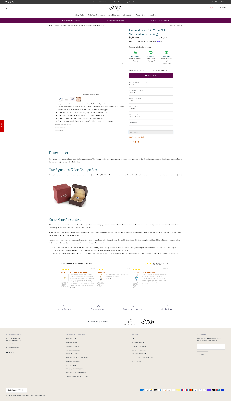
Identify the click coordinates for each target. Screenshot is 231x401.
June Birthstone (114, 15)
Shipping (132, 47)
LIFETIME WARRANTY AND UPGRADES (142, 357)
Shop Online (79, 15)
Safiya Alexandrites (15, 395)
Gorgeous (101, 272)
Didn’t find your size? (136, 137)
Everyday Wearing (60, 25)
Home (50, 25)
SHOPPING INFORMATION (139, 354)
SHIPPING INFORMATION (139, 350)
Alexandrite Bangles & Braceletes (77, 357)
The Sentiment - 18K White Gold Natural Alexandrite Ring (86, 25)
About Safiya (140, 15)
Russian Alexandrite (72, 354)
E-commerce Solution (28, 395)
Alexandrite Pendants (73, 361)
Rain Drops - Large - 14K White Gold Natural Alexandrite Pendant (135, 285)
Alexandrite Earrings (73, 350)
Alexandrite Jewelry (72, 342)
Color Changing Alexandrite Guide (77, 376)
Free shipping (59, 130)
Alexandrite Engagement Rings (76, 372)
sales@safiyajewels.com (119, 2)
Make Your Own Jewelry (96, 15)
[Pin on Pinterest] (138, 142)
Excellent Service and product (144, 272)
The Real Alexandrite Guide (74, 369)
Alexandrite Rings (71, 338)
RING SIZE (132, 128)
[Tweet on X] (133, 142)
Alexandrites (127, 15)
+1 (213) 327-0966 (101, 2)
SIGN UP (202, 354)
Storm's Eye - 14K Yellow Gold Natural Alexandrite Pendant (100, 284)
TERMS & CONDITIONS (138, 342)
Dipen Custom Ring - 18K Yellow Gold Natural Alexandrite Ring (64, 284)
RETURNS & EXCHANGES (139, 346)
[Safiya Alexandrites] (115, 8)
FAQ (133, 338)
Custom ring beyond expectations (74, 272)
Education (152, 15)
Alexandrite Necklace (73, 346)
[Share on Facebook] (136, 142)
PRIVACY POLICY (136, 361)
